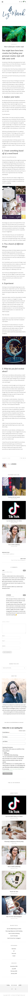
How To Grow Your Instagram (18, 560)
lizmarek (13, 464)
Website (3, 646)
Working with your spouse (14, 497)
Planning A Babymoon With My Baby (14, 841)
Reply (24, 570)
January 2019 (14, 973)
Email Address (6, 732)
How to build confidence (8, 554)
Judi (3, 570)
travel (13, 955)
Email (3, 640)
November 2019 (13, 966)
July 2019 (14, 968)
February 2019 (14, 971)
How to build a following (14, 544)
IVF (14, 951)
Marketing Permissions (8, 747)
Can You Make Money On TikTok (14, 521)
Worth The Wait (14, 891)
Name (3, 635)
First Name (5, 737)
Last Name (5, 741)
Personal (14, 953)
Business (14, 44)
